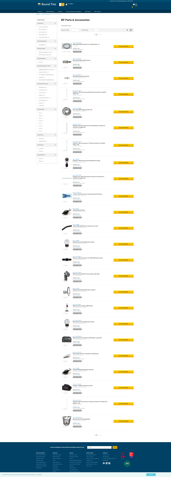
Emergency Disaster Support (75, 460)
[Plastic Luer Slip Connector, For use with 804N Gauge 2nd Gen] (67, 260)
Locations (71, 466)
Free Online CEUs (39, 460)
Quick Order (55, 467)
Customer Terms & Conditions (92, 458)
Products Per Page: (65, 30)
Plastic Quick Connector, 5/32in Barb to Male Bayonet (86, 353)
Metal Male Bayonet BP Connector (81, 76)
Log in (78, 48)
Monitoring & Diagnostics (46, 14)
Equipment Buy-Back (40, 456)
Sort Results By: (85, 30)
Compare (65, 67)
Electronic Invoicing (57, 458)
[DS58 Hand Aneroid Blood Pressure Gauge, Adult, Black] (67, 276)
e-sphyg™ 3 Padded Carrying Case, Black (83, 385)
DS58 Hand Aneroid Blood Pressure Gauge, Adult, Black (86, 274)
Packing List (55, 466)
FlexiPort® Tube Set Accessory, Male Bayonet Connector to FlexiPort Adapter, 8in (89, 93)
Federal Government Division (75, 462)
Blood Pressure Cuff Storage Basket (81, 419)
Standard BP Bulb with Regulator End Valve (83, 369)
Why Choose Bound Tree (74, 471)
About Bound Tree (73, 454)
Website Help (105, 460)
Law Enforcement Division (74, 464)
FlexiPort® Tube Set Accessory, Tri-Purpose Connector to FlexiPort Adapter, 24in (89, 144)
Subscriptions (39, 467)
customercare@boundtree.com (122, 1)
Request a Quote (56, 469)
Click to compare (67, 51)
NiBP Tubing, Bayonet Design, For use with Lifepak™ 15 (86, 44)
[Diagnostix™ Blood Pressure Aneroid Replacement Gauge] (67, 162)
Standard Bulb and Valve (79, 210)
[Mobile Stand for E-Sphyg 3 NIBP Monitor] (67, 308)
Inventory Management (41, 462)
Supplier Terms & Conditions (92, 462)
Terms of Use (89, 466)
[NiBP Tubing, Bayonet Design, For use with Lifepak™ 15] (67, 46)
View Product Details (123, 46)
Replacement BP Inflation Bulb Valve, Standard (84, 290)
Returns (54, 471)
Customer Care (106, 454)
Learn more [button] (39, 474)
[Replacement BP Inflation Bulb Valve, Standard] (67, 292)
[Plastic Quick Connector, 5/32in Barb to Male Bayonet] (67, 355)
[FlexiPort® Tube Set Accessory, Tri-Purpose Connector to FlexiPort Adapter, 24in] (67, 145)
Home (39, 14)
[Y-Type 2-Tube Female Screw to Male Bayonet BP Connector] (67, 196)
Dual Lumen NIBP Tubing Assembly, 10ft (82, 109)
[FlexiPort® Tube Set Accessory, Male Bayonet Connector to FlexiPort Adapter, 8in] (67, 94)
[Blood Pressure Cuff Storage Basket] (67, 421)
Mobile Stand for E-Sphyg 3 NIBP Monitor (83, 306)
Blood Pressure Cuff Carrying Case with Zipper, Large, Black (87, 337)
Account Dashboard (57, 454)
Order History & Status (57, 464)
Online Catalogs (56, 462)
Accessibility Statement (91, 454)
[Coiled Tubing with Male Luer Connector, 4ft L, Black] (67, 228)
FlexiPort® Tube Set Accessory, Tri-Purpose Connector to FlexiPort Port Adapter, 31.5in (90, 402)
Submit (115, 447)
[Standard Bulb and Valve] (67, 212)
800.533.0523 (130, 1)
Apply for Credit (56, 456)
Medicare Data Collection (41, 464)
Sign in (71, 3)
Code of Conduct (89, 456)
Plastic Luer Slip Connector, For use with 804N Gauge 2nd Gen (88, 258)
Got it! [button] (151, 474)
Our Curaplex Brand (73, 469)
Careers (71, 458)
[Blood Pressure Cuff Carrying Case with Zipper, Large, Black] (67, 339)
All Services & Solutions (41, 454)
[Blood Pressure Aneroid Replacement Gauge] (67, 244)
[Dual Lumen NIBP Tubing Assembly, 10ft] (67, 111)
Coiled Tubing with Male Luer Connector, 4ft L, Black (85, 226)
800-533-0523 (106, 456)
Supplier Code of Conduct (91, 464)
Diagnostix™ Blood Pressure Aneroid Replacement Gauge (86, 160)
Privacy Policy (89, 460)
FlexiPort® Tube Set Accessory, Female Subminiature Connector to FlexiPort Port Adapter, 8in (89, 126)
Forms (54, 460)
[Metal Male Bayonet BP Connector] (67, 78)
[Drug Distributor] (123, 455)
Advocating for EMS (73, 456)
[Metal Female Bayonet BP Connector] (67, 62)
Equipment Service (40, 458)
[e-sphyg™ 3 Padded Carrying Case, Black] (67, 387)
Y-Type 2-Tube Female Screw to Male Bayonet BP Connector (87, 194)
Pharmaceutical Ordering (41, 466)
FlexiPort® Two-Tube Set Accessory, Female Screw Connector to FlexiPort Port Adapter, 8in (88, 177)
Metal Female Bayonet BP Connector (81, 60)
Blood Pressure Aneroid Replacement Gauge (83, 242)
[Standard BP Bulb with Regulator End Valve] (67, 371)
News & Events (72, 467)
